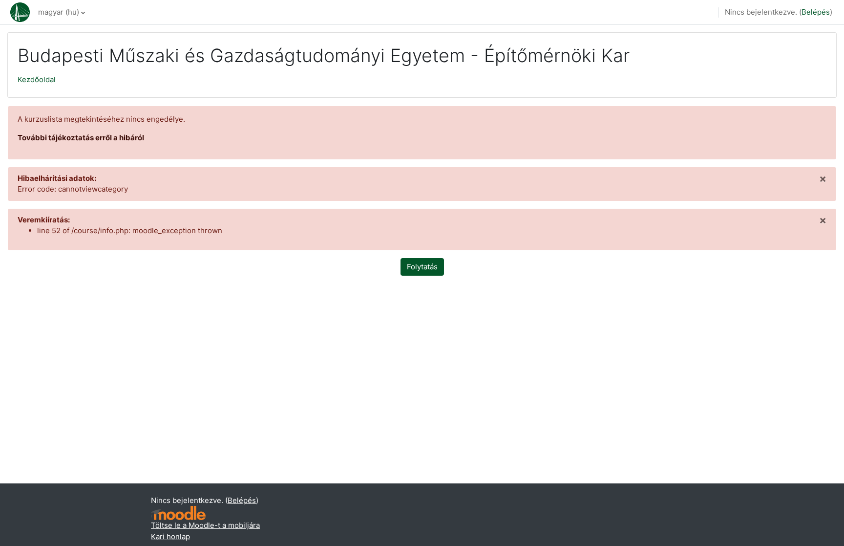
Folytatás (422, 266)
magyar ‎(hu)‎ (58, 12)
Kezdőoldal (37, 79)
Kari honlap (170, 536)
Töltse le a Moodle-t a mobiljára (205, 525)
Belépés (816, 12)
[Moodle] (178, 513)
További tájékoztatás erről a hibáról (81, 137)
